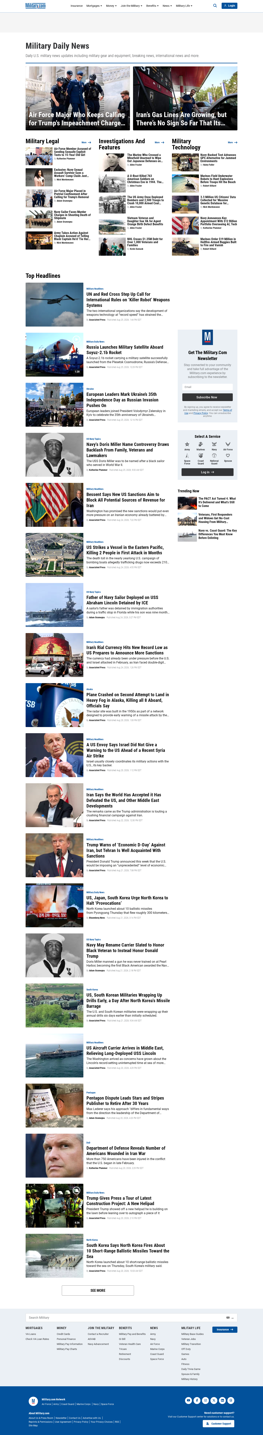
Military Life (183, 5)
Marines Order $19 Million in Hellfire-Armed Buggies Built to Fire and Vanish (218, 242)
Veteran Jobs (188, 1339)
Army (153, 1334)
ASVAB (91, 1339)
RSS (117, 1422)
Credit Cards (63, 1334)
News (166, 5)
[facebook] (196, 1400)
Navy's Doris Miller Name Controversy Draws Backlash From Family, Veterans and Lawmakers (127, 450)
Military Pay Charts (67, 1349)
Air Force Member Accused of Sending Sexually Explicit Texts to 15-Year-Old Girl (72, 152)
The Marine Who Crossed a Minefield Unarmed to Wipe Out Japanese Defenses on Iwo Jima (144, 158)
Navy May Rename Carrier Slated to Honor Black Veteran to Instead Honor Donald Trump (125, 950)
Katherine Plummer (66, 158)
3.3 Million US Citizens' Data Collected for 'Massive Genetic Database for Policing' (218, 200)
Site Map (33, 1425)
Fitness (185, 1364)
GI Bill (122, 1339)
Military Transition (191, 1344)
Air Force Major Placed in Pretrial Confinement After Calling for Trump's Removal (71, 194)
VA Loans (31, 1334)
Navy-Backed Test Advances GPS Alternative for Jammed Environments (218, 158)
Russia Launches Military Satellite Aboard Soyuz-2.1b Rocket (124, 349)
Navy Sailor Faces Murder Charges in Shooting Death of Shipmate (72, 215)
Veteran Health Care (130, 1344)
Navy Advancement (98, 1344)
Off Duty (186, 1349)
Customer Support (221, 1423)
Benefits (151, 5)
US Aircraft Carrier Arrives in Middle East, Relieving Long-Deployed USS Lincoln (125, 1050)
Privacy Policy (200, 413)
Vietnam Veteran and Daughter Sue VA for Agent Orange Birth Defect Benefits (145, 221)
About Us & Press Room (41, 1418)
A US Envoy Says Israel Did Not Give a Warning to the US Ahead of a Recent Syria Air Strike (125, 750)
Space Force (157, 1359)
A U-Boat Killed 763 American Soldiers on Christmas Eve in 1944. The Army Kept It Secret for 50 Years (144, 179)
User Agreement (63, 1422)
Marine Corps (157, 1349)
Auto (183, 1359)
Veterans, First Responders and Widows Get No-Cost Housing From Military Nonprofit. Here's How (215, 518)
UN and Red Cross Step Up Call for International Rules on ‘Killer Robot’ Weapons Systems (128, 300)
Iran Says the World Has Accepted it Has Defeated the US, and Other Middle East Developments (123, 800)
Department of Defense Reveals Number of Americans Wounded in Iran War (125, 1150)
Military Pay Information (70, 1344)
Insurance (77, 5)
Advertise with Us (92, 1418)
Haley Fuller (208, 165)
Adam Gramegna (64, 201)
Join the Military (130, 5)
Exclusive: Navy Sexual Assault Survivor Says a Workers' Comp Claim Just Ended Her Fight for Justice (71, 173)
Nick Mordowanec (65, 179)
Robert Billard (209, 186)
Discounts (124, 1359)
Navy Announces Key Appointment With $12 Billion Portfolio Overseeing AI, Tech (218, 221)
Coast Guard (157, 1354)
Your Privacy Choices (102, 1422)
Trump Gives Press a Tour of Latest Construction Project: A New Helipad (120, 1200)
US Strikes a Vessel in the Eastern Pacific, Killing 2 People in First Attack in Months (125, 550)
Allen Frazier (136, 165)
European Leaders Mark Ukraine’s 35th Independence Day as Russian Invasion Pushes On (122, 400)
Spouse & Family (190, 1374)
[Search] (215, 6)
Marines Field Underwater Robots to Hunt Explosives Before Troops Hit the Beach (218, 179)
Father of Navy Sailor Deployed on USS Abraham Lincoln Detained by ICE (122, 600)
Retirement (125, 1354)
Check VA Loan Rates (37, 1339)
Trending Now (188, 491)
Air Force (155, 1344)
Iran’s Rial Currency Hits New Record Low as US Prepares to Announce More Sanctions (127, 650)
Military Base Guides (192, 1334)
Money (110, 5)
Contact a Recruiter (98, 1334)
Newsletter (61, 1418)
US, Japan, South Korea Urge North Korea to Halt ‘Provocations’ (127, 900)
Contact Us (74, 1418)
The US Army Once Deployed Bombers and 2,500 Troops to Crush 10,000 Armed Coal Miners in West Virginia (145, 200)
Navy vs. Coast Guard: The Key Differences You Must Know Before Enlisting (218, 534)
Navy (153, 1339)
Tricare (123, 1349)
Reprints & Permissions (41, 1422)
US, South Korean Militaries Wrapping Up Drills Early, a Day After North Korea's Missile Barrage (128, 1000)
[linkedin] (222, 1400)
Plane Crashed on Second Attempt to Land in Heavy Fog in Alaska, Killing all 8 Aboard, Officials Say (127, 700)
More (84, 142)
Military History (189, 1379)
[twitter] (213, 1400)
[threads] (230, 1400)
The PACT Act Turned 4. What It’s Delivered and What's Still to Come (217, 502)
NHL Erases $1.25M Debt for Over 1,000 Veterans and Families (145, 242)
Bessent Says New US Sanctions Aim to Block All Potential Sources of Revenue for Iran (125, 500)
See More (97, 1290)
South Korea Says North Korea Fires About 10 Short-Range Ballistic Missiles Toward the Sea (127, 1251)
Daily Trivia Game (190, 1369)
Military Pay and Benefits (132, 1334)
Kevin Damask (136, 249)
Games (185, 1354)
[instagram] (205, 1400)
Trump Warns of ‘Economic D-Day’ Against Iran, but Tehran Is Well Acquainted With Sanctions (125, 850)
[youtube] (188, 1400)
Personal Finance (66, 1339)
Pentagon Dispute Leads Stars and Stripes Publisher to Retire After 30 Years (125, 1100)
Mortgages (93, 5)
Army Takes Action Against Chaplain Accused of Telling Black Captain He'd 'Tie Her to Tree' (71, 236)
